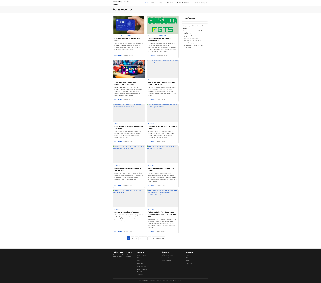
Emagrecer (140, 263)
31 (149, 238)
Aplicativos (170, 3)
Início (146, 3)
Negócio (161, 3)
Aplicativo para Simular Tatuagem (127, 212)
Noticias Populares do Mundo (121, 3)
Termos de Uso (166, 257)
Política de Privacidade (184, 3)
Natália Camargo (166, 260)
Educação (140, 257)
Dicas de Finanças (142, 269)
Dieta (138, 260)
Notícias (153, 3)
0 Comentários (118, 55)
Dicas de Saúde (141, 255)
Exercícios (140, 272)
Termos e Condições (200, 3)
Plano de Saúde (141, 266)
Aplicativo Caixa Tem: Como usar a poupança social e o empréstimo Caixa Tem (162, 214)
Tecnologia (140, 274)
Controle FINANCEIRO (126, 35)
